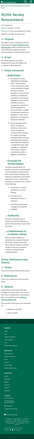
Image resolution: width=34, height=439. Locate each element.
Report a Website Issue (10, 368)
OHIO (2, 6)
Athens (6, 376)
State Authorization (20, 423)
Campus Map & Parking (10, 345)
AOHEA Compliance (18, 419)
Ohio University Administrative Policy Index (17, 6)
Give (5, 334)
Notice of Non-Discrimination (23, 421)
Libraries (6, 362)
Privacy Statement (10, 423)
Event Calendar (8, 354)
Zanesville (7, 391)
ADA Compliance (8, 419)
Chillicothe (7, 379)
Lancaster (7, 385)
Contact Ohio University (11, 409)
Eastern (6, 382)
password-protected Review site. (14, 298)
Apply (6, 331)
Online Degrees (8, 340)
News (5, 359)
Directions (9, 406)
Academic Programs (9, 337)
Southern (6, 388)
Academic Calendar (9, 356)
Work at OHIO (8, 365)
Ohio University (11, 428)
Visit (5, 343)
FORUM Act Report (17, 420)
